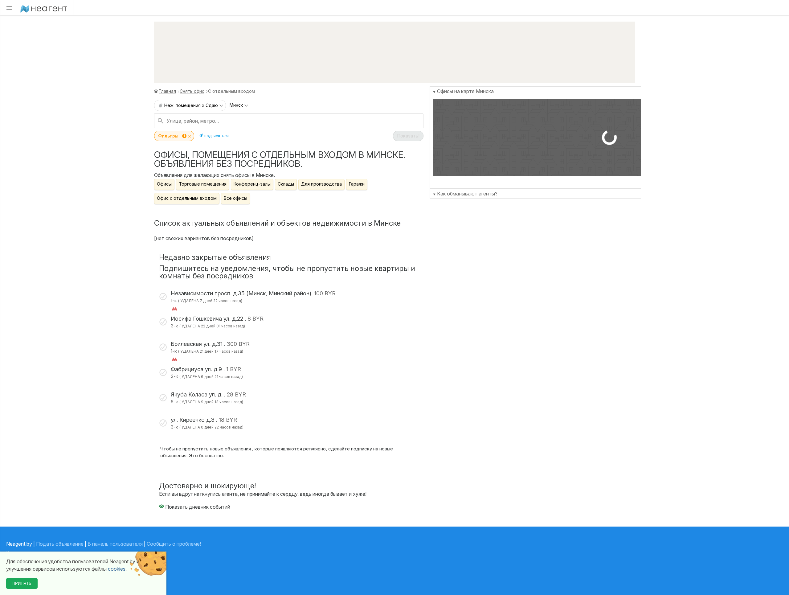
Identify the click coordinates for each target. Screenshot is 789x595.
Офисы (164, 184)
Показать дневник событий (197, 507)
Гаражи (357, 184)
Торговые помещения (203, 184)
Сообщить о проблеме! (174, 544)
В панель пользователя (115, 544)
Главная (167, 91)
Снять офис (192, 91)
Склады (286, 184)
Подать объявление (60, 544)
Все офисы (235, 198)
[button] (174, 136)
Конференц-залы (252, 184)
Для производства (321, 184)
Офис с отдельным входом (187, 198)
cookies (116, 569)
